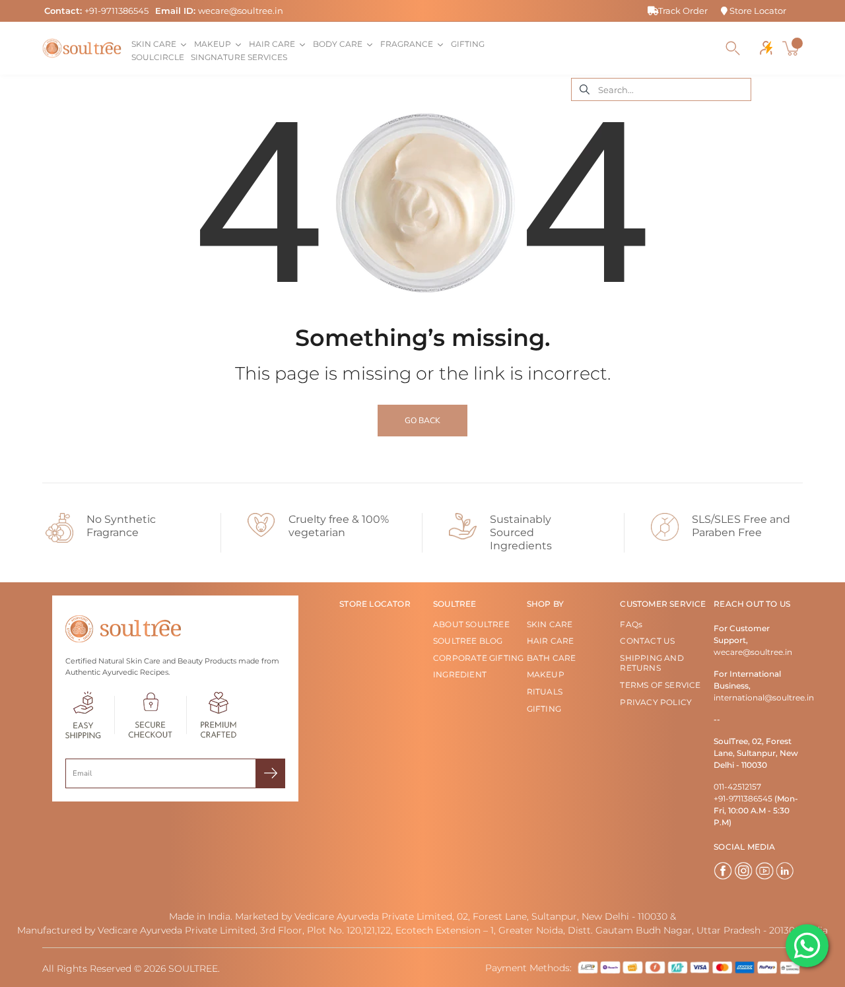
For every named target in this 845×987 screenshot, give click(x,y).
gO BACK (422, 420)
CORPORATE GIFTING (478, 658)
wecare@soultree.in (240, 10)
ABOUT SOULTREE (471, 624)
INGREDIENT (460, 674)
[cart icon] (792, 48)
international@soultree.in (764, 697)
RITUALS (544, 692)
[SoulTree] (81, 48)
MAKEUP (545, 674)
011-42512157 (737, 787)
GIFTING (544, 709)
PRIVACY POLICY (656, 702)
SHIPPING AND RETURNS (651, 663)
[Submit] (270, 773)
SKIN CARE (550, 624)
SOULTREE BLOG (468, 641)
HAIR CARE (550, 641)
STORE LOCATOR (375, 604)
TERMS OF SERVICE (660, 685)
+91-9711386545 (116, 10)
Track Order (683, 10)
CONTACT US (647, 641)
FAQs (631, 624)
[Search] (732, 48)
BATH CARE (551, 658)
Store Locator (756, 10)
